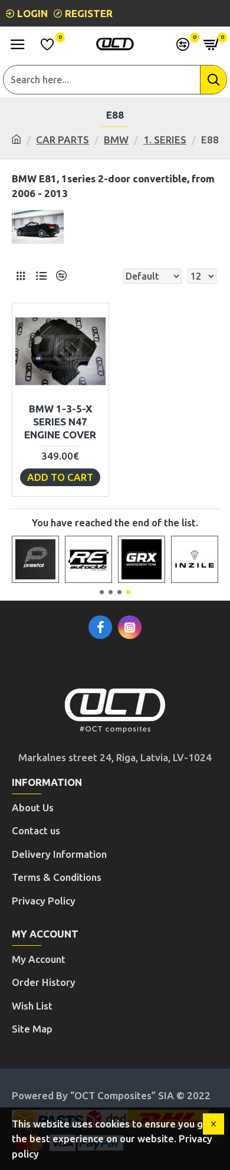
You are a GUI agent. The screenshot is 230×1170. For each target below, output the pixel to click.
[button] (102, 592)
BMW (116, 139)
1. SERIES (164, 139)
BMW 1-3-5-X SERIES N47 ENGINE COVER (60, 421)
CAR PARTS (62, 139)
